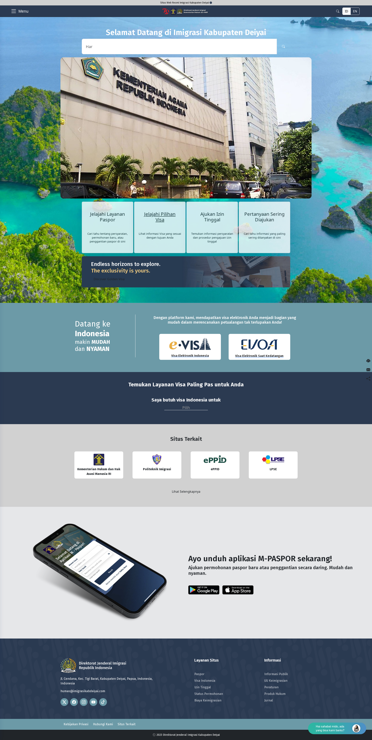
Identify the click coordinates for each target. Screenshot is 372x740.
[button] (79, 109)
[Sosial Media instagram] (84, 661)
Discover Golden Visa (109, 238)
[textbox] (186, 366)
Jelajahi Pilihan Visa (160, 176)
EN (355, 11)
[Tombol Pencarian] (283, 46)
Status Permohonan (208, 653)
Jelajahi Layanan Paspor (107, 176)
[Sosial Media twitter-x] (64, 661)
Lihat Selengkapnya (186, 451)
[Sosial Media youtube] (93, 661)
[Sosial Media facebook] (74, 661)
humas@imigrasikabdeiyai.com (82, 650)
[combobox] (186, 365)
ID (346, 11)
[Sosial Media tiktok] (103, 661)
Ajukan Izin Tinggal (212, 176)
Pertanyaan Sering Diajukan (264, 176)
